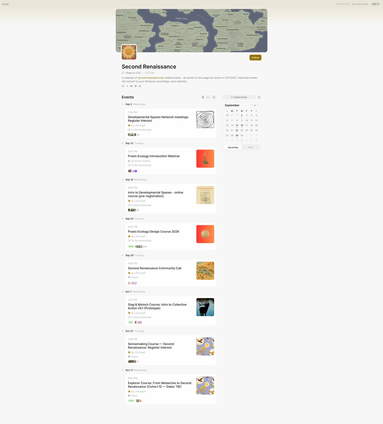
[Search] (214, 97)
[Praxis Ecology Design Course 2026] (171, 236)
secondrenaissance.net (151, 77)
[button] (170, 123)
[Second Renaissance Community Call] (171, 273)
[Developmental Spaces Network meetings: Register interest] (171, 123)
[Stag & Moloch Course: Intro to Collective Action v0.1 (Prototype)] (171, 311)
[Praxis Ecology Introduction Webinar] (171, 161)
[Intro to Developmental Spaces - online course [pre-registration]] (171, 198)
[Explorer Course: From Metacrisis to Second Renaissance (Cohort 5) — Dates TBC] (171, 389)
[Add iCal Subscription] (259, 97)
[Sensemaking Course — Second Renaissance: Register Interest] (171, 350)
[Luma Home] (5, 4)
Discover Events (360, 4)
